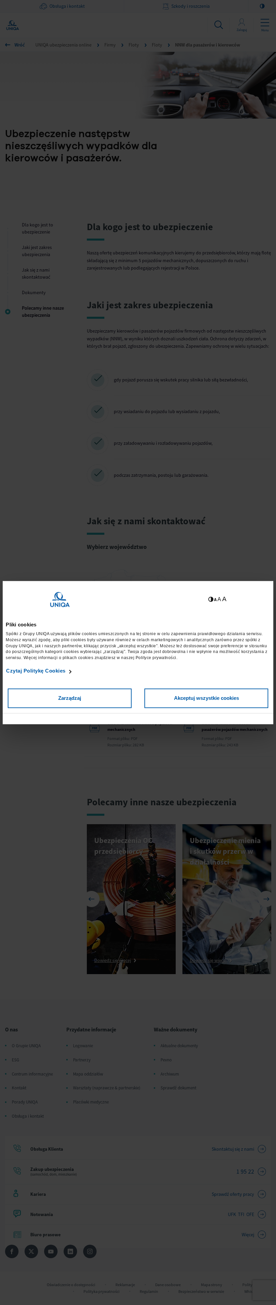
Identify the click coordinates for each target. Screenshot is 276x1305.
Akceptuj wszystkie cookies (206, 698)
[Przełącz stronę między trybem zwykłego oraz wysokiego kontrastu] (210, 599)
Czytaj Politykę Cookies (36, 671)
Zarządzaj (69, 698)
